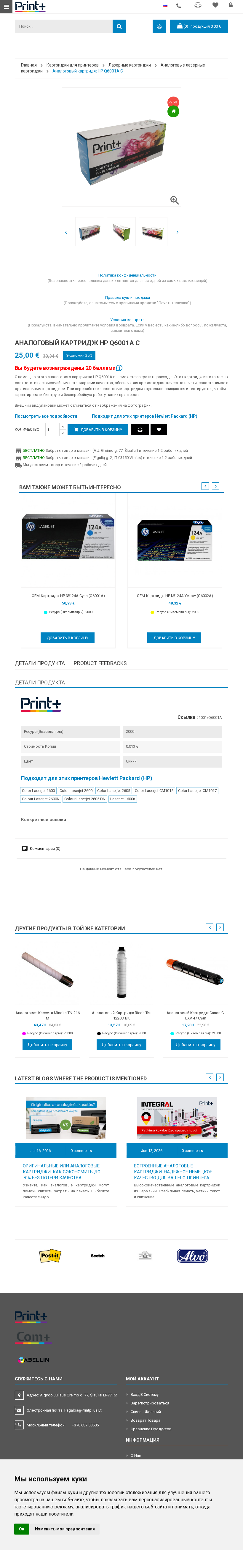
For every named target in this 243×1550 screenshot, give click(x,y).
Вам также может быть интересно (70, 487)
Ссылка (186, 717)
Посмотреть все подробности (46, 416)
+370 (85, 1425)
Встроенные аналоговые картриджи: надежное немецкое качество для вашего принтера (173, 1171)
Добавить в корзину (101, 429)
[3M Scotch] (98, 1255)
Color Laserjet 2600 (76, 790)
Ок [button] (21, 1529)
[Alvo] (192, 1255)
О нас (136, 1455)
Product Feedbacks (100, 663)
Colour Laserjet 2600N (41, 799)
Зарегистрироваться (150, 1403)
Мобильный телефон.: (63, 1425)
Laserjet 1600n (122, 799)
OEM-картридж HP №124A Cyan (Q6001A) (68, 596)
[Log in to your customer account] (231, 6)
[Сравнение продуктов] (140, 429)
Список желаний (146, 1411)
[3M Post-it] (50, 1255)
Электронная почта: (64, 1410)
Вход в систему (145, 1394)
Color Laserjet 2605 (113, 790)
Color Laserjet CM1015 (154, 790)
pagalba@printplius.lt (83, 1410)
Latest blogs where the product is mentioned (81, 1078)
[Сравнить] (199, 6)
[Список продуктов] (159, 429)
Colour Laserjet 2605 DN (84, 799)
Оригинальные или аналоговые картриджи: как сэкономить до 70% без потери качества (61, 1171)
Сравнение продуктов (151, 1429)
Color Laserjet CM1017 (197, 790)
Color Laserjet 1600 (38, 790)
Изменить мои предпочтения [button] (65, 1529)
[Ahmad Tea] (145, 1255)
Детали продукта (40, 663)
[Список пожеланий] (216, 6)
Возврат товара (145, 1420)
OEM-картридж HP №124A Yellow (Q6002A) (175, 596)
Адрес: (73, 1395)
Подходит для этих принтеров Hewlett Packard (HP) (144, 416)
